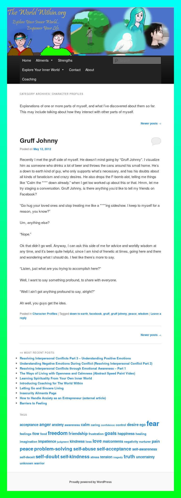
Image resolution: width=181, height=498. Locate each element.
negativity (131, 441)
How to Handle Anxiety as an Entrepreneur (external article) (63, 398)
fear (153, 423)
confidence (108, 425)
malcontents (113, 441)
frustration (96, 433)
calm (85, 424)
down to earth (79, 313)
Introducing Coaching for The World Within (51, 383)
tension (106, 456)
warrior (39, 463)
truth (129, 456)
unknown (26, 463)
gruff (106, 313)
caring (95, 424)
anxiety (58, 424)
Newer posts (151, 123)
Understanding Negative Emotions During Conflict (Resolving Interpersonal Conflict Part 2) (86, 363)
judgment (63, 441)
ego (143, 424)
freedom (58, 433)
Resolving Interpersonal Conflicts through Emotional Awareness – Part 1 (73, 368)
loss (89, 441)
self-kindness (75, 456)
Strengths (65, 60)
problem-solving (53, 448)
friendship (78, 433)
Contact (75, 69)
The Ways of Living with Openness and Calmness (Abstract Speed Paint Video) (77, 373)
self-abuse (84, 448)
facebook (95, 313)
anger (45, 424)
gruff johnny (119, 313)
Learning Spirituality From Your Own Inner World (56, 378)
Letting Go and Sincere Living (42, 388)
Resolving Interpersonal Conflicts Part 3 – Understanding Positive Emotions (75, 358)
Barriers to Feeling (33, 403)
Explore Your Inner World (41, 69)
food (43, 433)
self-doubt (47, 456)
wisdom (143, 313)
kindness (77, 441)
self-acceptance (114, 448)
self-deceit (27, 457)
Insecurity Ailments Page (38, 393)
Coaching (29, 79)
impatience (47, 441)
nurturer (145, 441)
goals (111, 433)
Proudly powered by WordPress (90, 482)
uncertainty (145, 456)
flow (35, 433)
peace (132, 313)
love (97, 441)
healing (141, 433)
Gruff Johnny (39, 140)
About (89, 69)
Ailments (42, 60)
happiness (126, 433)
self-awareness (144, 449)
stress (94, 457)
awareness (72, 424)
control (121, 424)
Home (26, 60)
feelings (25, 433)
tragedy (118, 457)
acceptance (29, 424)
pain (156, 441)
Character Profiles (45, 313)
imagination (28, 441)
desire (133, 424)
